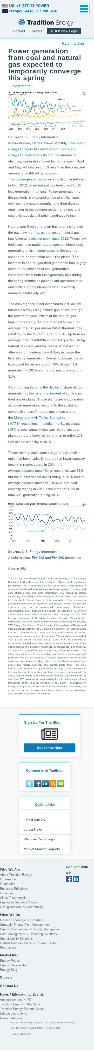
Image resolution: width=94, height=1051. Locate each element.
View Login (64, 31)
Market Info (9, 955)
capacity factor (33, 470)
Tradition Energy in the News (20, 1004)
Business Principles (14, 888)
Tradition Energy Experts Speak (22, 1009)
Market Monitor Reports (42, 849)
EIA (23, 569)
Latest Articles (34, 820)
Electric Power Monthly (49, 143)
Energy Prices (10, 960)
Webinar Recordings (39, 839)
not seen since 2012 (52, 238)
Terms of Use (53, 1028)
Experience (8, 879)
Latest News (33, 829)
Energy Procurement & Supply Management (30, 929)
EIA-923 (38, 558)
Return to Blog (73, 43)
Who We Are (10, 869)
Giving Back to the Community (21, 907)
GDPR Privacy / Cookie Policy (27, 1028)
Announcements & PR (15, 1000)
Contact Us (9, 986)
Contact (19, 31)
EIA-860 (58, 558)
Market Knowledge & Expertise (21, 920)
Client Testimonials (13, 898)
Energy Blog (8, 970)
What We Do (10, 915)
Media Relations (11, 1018)
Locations (6, 893)
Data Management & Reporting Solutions (28, 934)
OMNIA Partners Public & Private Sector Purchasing (28, 945)
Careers (36, 31)
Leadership (7, 884)
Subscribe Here (49, 748)
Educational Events (13, 1013)
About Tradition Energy (16, 875)
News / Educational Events (22, 994)
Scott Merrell (22, 86)
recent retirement (48, 393)
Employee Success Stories (19, 902)
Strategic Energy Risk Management (25, 924)
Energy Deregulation (14, 965)
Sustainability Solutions (16, 938)
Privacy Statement (21, 1034)
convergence (25, 179)
